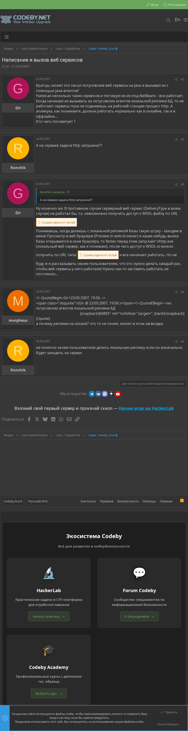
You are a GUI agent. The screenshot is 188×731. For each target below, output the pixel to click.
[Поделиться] (176, 79)
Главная (166, 501)
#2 (182, 139)
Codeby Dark (12, 501)
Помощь (149, 501)
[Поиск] (168, 20)
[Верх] (176, 501)
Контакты (88, 501)
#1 (182, 79)
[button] (6, 37)
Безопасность (128, 501)
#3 (182, 184)
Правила (106, 501)
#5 (182, 342)
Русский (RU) (38, 501)
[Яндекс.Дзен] (111, 393)
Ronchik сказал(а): (52, 192)
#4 (182, 292)
